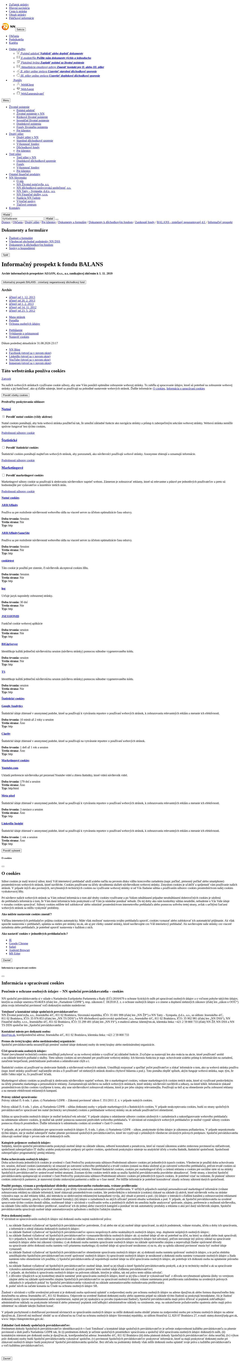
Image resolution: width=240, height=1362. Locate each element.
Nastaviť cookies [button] (19, 336)
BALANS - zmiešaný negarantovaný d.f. (181, 222)
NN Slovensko (18, 177)
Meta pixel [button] (8, 795)
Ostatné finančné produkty (24, 174)
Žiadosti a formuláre (21, 238)
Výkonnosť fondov (27, 144)
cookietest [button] (8, 560)
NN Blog (14, 349)
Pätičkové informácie (21, 18)
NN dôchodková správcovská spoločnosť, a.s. (43, 187)
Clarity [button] (6, 733)
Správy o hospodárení (22, 248)
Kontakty (14, 208)
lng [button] (3, 588)
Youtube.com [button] (10, 767)
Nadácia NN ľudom (28, 197)
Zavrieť (7, 960)
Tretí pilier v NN (26, 157)
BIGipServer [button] (10, 644)
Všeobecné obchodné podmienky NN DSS (34, 241)
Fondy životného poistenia (32, 127)
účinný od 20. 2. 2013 (22, 300)
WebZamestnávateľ (32, 93)
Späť (5, 255)
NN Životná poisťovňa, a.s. (32, 184)
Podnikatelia (16, 39)
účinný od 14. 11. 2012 (22, 307)
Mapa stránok (17, 317)
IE (10, 940)
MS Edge (14, 953)
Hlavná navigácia (19, 8)
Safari (12, 946)
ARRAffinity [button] (10, 505)
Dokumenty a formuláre (72, 222)
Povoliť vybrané (11, 850)
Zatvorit (6, 378)
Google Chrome (18, 943)
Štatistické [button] (9, 440)
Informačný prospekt (220, 222)
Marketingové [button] (12, 468)
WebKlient (27, 84)
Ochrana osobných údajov (24, 323)
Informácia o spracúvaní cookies (185, 388)
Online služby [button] (17, 49)
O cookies (159, 388)
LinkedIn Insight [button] (12, 823)
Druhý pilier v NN (27, 137)
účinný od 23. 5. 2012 (22, 310)
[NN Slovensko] (8, 29)
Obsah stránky (17, 14)
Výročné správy (25, 201)
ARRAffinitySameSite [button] (16, 533)
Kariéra (13, 42)
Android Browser (19, 950)
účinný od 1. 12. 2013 (22, 297)
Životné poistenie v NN (30, 113)
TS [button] (3, 671)
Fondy (20, 164)
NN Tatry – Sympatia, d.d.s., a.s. (35, 191)
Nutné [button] (6, 409)
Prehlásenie (15, 330)
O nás (19, 181)
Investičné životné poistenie (32, 120)
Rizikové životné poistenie (32, 117)
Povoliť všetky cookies (15, 395)
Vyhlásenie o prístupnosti (24, 333)
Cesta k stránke (18, 11)
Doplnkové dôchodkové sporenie (36, 160)
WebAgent (27, 89)
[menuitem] (127, 53)
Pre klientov (23, 130)
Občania (14, 36)
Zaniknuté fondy (145, 222)
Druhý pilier (16, 133)
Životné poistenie (19, 107)
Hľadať (6, 214)
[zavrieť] (3, 866)
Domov (6, 222)
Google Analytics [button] (12, 706)
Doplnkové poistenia (28, 123)
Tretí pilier (15, 154)
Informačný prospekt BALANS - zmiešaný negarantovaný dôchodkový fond (44, 282)
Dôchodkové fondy (28, 147)
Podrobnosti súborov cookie (18, 432)
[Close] (57, 219)
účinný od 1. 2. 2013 (21, 304)
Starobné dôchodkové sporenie (34, 140)
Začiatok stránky (19, 4)
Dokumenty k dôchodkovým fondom (111, 222)
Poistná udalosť (25, 110)
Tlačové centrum (26, 204)
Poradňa (14, 320)
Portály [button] (17, 80)
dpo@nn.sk (8, 1034)
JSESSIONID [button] (10, 616)
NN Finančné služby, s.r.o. (32, 194)
